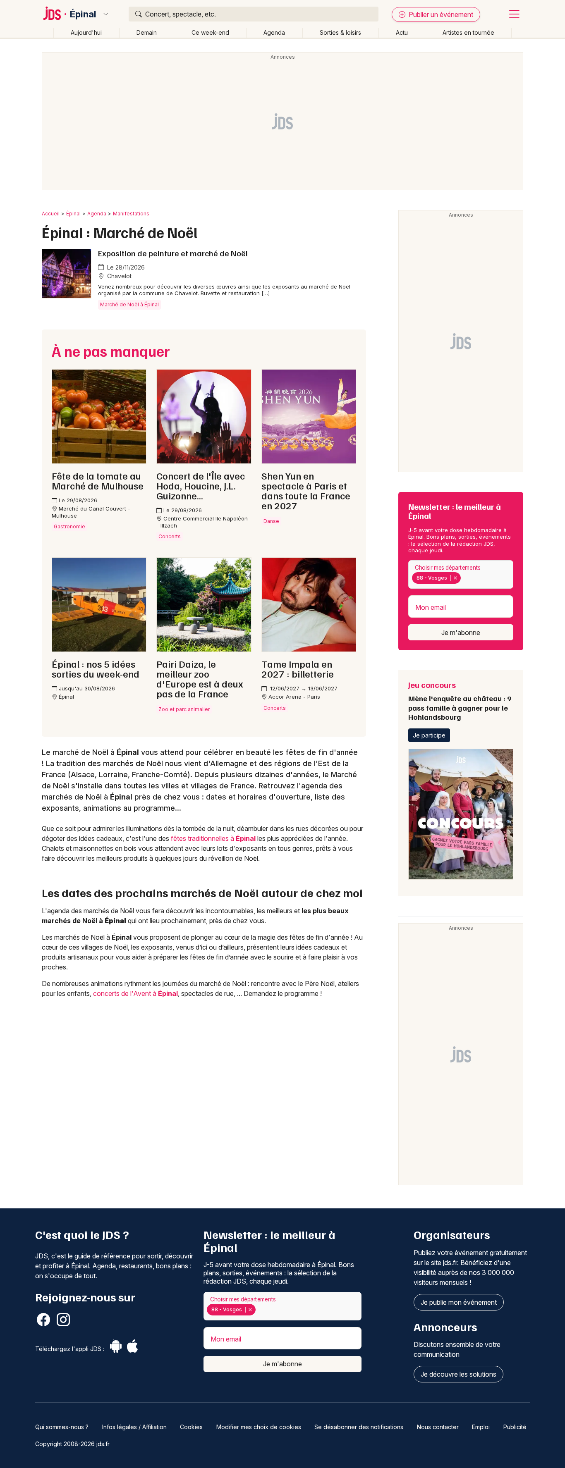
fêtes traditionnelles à (213, 838)
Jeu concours (459, 700)
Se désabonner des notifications (358, 1426)
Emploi (481, 1426)
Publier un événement (440, 14)
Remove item (455, 578)
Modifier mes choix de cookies (258, 1426)
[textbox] (464, 578)
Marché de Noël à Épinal (129, 304)
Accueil (51, 213)
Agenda (274, 32)
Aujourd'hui (86, 32)
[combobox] (460, 574)
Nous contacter (438, 1426)
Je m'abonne (460, 632)
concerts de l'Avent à (135, 993)
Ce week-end (210, 32)
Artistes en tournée (468, 32)
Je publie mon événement (459, 1302)
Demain (146, 32)
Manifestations (131, 213)
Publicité (515, 1426)
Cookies (191, 1426)
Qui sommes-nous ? (62, 1426)
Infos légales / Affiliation (134, 1426)
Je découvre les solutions (458, 1374)
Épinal (83, 14)
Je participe (429, 735)
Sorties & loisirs (340, 32)
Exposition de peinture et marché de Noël (173, 253)
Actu (402, 32)
